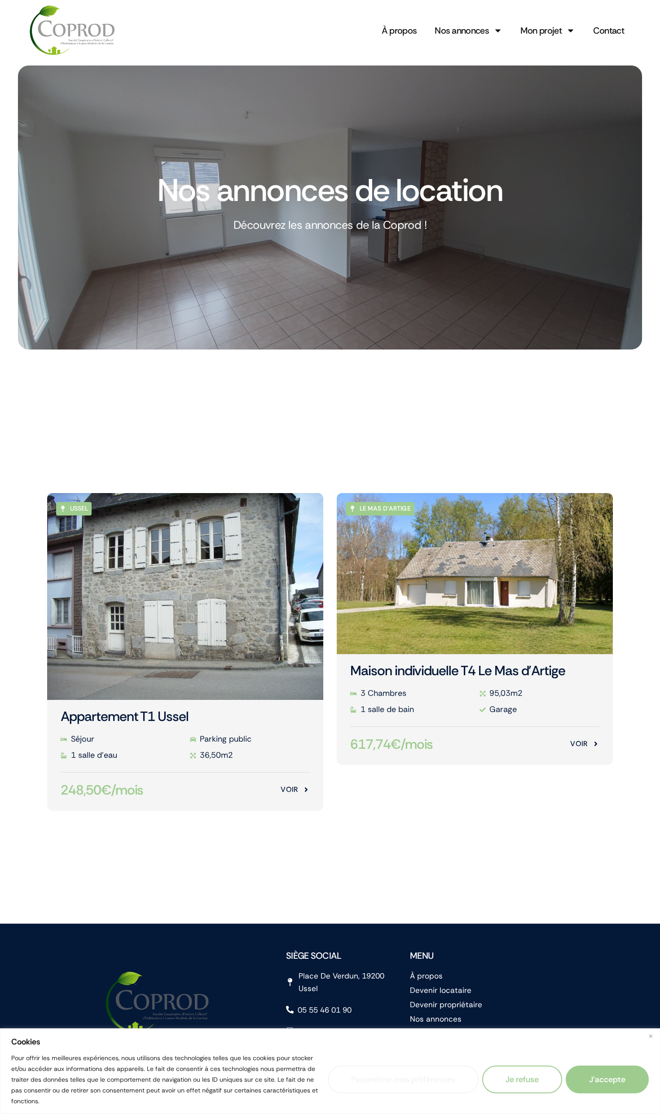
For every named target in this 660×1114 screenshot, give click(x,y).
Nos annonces (462, 30)
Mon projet (541, 30)
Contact (608, 30)
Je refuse (522, 1079)
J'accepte (607, 1079)
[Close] (650, 1036)
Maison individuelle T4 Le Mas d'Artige (457, 670)
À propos (399, 30)
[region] (330, 1071)
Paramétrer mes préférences (403, 1079)
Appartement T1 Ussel (125, 716)
